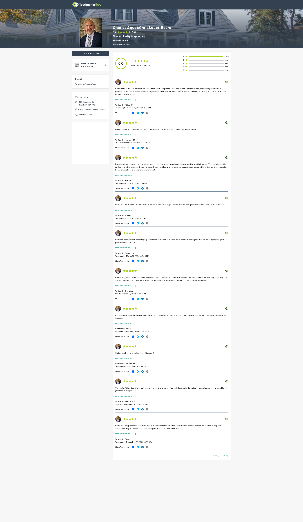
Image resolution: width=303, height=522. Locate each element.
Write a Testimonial (90, 53)
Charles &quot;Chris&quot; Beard (142, 28)
